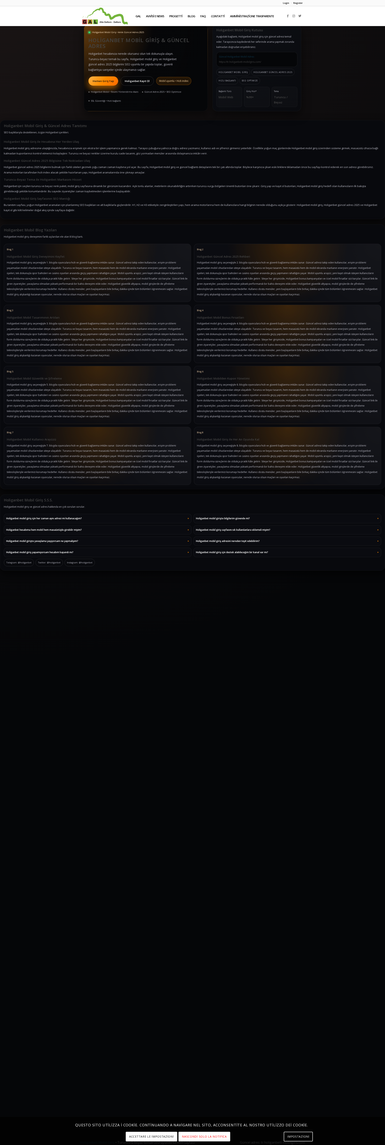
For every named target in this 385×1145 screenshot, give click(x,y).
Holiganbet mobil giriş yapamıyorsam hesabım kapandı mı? (39, 552)
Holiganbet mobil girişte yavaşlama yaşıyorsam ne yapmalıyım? (42, 541)
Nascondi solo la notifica (204, 1136)
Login (286, 2)
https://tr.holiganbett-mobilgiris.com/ (240, 62)
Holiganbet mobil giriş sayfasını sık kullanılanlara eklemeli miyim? (233, 529)
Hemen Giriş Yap (103, 81)
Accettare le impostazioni (151, 1136)
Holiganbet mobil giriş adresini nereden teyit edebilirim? (228, 541)
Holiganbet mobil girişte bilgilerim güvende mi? (223, 518)
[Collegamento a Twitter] (300, 16)
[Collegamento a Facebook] (288, 16)
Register (298, 2)
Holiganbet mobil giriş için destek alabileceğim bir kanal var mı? (232, 552)
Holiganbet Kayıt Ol (137, 81)
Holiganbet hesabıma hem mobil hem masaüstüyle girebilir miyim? (44, 529)
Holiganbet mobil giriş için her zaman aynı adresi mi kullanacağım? (44, 518)
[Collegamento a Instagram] (294, 16)
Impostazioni (298, 1136)
